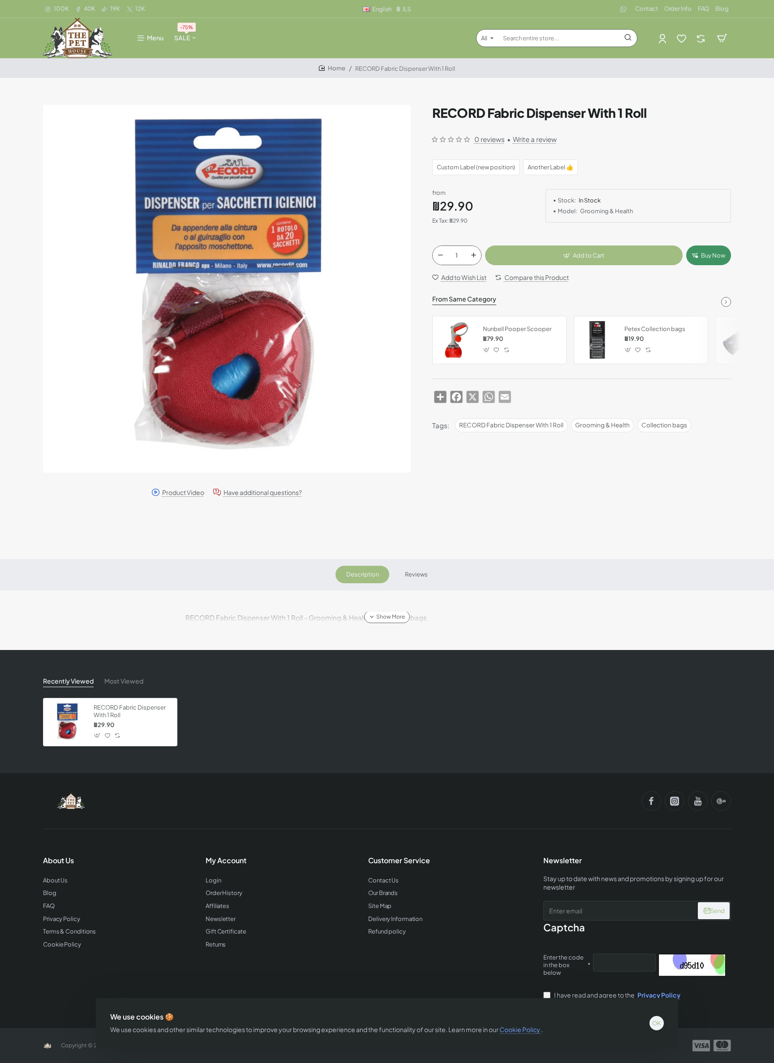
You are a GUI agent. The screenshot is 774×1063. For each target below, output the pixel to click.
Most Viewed (123, 681)
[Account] (663, 38)
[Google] (721, 801)
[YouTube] (698, 801)
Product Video (183, 492)
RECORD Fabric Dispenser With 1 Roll (511, 425)
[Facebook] (651, 801)
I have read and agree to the (616, 995)
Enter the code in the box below (563, 965)
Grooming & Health (602, 425)
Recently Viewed (68, 681)
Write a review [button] (535, 139)
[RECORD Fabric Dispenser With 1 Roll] (67, 722)
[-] (440, 255)
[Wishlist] (682, 38)
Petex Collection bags (654, 328)
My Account (226, 860)
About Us (58, 860)
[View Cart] (722, 38)
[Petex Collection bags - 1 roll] (739, 340)
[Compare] (701, 38)
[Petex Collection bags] (598, 340)
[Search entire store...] (628, 38)
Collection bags (664, 425)
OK (656, 1023)
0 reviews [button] (489, 139)
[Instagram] (674, 801)
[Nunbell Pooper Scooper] (456, 340)
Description (362, 574)
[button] (584, 255)
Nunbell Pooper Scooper (517, 328)
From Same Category (464, 299)
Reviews (416, 574)
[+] (473, 255)
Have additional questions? (263, 492)
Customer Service (399, 860)
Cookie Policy (520, 1029)
